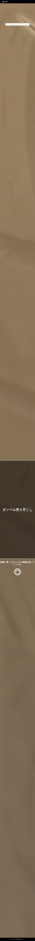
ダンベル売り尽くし (17, 509)
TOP (6, 2)
